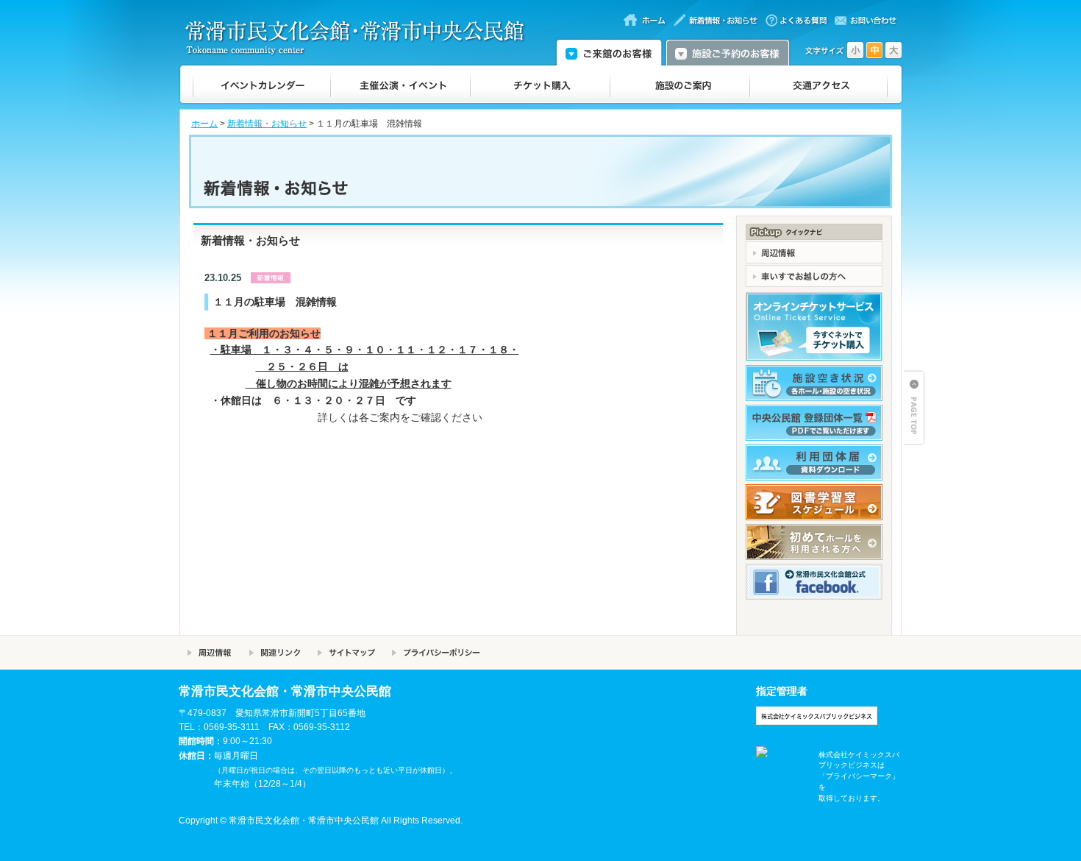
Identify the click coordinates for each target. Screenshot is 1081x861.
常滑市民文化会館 (361, 37)
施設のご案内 (680, 85)
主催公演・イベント (401, 85)
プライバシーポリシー (435, 652)
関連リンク (274, 652)
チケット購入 (540, 85)
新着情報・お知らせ (267, 123)
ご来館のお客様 (608, 51)
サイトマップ (346, 652)
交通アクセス (819, 85)
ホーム (204, 123)
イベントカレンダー (262, 85)
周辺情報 (210, 652)
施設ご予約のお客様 (727, 51)
